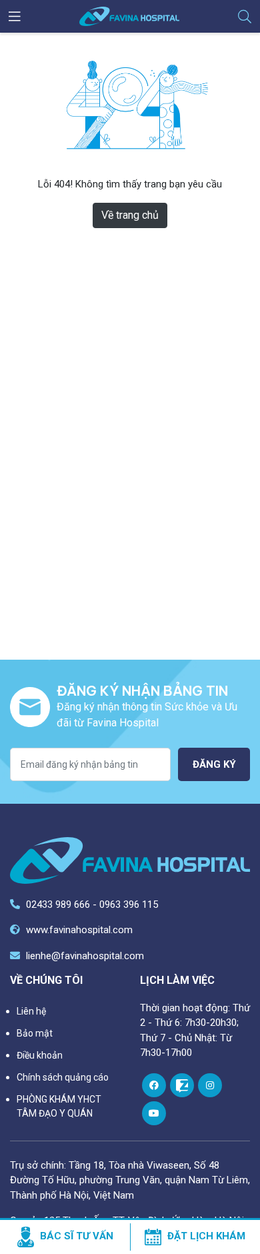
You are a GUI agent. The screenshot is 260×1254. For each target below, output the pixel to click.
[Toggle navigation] (14, 17)
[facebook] (154, 1085)
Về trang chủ (130, 215)
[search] (244, 16)
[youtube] (154, 1113)
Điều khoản (40, 1055)
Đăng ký (214, 764)
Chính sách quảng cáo (63, 1077)
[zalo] (182, 1085)
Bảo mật (35, 1033)
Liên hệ (31, 1011)
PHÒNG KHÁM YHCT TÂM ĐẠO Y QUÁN (59, 1106)
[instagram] (210, 1085)
